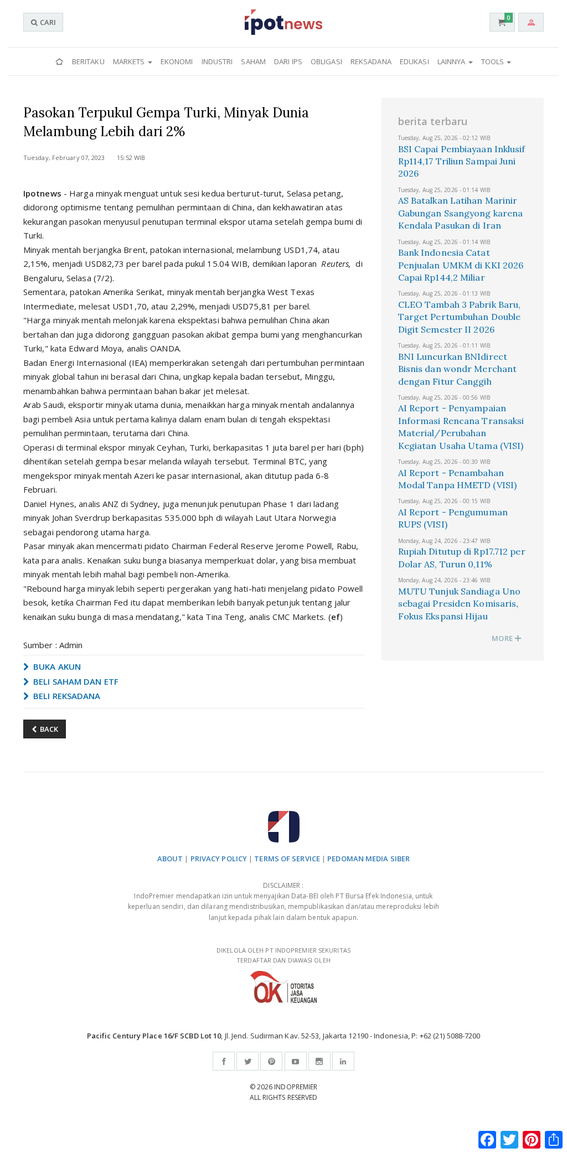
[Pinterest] (271, 1061)
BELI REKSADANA (66, 695)
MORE (503, 638)
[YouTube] (296, 1061)
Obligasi (326, 61)
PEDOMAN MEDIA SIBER (368, 859)
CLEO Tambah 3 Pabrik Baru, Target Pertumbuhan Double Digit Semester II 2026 (459, 317)
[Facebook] (224, 1061)
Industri (217, 61)
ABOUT (170, 859)
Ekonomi (177, 61)
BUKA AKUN (56, 666)
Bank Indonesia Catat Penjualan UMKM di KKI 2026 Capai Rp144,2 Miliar (461, 265)
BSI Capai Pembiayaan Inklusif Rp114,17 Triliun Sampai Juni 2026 (461, 161)
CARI (47, 22)
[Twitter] (247, 1061)
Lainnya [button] (452, 61)
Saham (253, 61)
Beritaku (88, 61)
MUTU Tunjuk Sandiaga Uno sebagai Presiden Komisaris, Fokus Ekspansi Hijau (459, 604)
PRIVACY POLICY (218, 859)
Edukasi (414, 61)
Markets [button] (130, 61)
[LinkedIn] (343, 1061)
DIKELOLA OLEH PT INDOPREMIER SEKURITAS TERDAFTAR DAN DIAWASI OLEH (283, 955)
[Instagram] (319, 1061)
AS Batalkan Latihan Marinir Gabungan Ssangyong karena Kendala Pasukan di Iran (460, 213)
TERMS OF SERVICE (287, 859)
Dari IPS (288, 61)
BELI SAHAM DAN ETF (74, 681)
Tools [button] (493, 61)
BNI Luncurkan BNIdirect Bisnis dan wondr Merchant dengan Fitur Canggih (457, 369)
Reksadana (370, 61)
